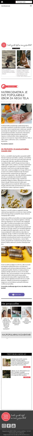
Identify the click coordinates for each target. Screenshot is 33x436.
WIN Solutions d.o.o (24, 434)
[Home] (14, 416)
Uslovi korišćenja (19, 432)
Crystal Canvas (11, 434)
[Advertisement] (16, 25)
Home (2, 2)
